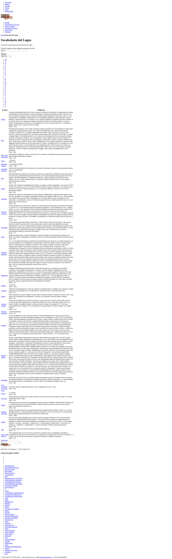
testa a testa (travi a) (4, 435)
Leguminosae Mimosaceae (13, 494)
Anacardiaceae (9, 466)
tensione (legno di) (4, 312)
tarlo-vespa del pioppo (4, 156)
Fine (6, 440)
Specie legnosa (9, 514)
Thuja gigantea (9, 532)
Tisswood (8, 536)
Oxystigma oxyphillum (12, 509)
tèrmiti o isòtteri (3, 356)
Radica (7, 511)
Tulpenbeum (9, 543)
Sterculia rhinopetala (11, 518)
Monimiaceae (9, 502)
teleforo (3, 286)
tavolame (4, 199)
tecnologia (4, 227)
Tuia (6, 538)
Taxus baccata (9, 525)
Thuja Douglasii (10, 530)
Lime (6, 498)
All (6, 59)
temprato (4, 291)
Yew (6, 554)
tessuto (3, 422)
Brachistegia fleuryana (12, 467)
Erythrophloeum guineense (13, 480)
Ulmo (6, 545)
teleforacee (4, 275)
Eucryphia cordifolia (11, 485)
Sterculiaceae (9, 520)
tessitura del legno (4, 412)
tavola (3, 189)
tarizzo (3, 119)
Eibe (6, 476)
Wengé (7, 548)
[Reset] (20, 442)
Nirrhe (7, 507)
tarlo (2, 140)
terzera (3, 393)
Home (3, 35)
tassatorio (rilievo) (4, 165)
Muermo (7, 503)
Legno (7, 491)
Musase (7, 505)
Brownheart (8, 471)
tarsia (2, 161)
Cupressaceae (9, 475)
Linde (6, 500)
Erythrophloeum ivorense (13, 482)
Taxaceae (8, 523)
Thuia (6, 529)
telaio (2, 237)
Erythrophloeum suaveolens (13, 484)
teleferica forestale (4, 253)
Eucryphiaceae (9, 487)
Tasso (6, 521)
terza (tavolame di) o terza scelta (4, 387)
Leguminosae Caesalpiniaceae (14, 493)
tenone (3, 296)
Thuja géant (8, 534)
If (5, 489)
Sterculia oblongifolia (11, 516)
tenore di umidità (4, 305)
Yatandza (8, 552)
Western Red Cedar (11, 550)
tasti (2, 178)
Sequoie (7, 512)
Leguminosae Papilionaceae (13, 496)
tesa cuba (4, 398)
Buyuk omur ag (10, 473)
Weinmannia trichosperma (13, 547)
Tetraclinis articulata (11, 527)
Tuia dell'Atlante (10, 539)
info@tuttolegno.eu (46, 557)
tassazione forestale (4, 170)
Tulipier (7, 541)
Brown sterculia (10, 469)
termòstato (4, 380)
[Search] (1, 52)
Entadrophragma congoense (13, 478)
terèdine (3, 325)
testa (2, 430)
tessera (3, 405)
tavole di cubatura (3, 213)
